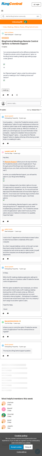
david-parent (9, 116)
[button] (2, 11)
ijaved (9, 420)
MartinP (9, 408)
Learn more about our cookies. (21, 443)
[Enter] (3, 16)
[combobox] (21, 16)
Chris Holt (10, 414)
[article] (21, 130)
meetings (5, 90)
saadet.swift (9, 151)
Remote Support (11, 162)
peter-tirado (8, 229)
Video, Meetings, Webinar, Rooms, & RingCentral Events (20, 27)
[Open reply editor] (21, 103)
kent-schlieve (9, 32)
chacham (10, 402)
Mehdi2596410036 (12, 321)
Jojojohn (10, 426)
